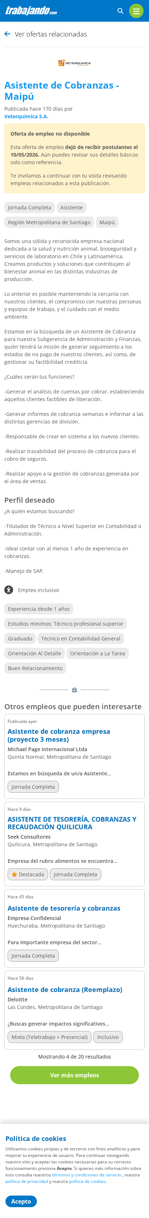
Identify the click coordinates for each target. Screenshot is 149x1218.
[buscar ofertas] (120, 11)
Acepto (21, 1201)
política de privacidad (26, 1181)
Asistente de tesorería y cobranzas (64, 908)
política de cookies (87, 1181)
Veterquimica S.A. (26, 116)
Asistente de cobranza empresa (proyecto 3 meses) (59, 735)
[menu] (136, 11)
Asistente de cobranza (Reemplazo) (65, 990)
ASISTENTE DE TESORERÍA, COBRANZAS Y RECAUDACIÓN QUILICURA (72, 823)
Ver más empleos (74, 1075)
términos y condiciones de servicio (86, 1175)
